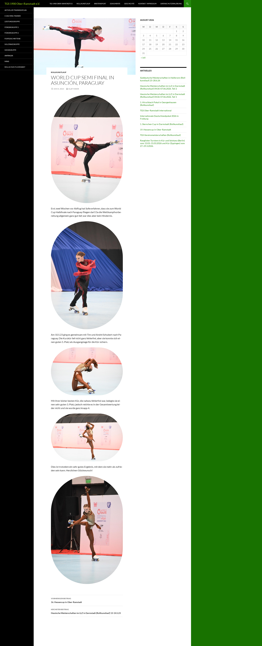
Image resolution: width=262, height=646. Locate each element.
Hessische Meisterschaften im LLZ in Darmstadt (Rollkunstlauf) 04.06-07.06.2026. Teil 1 (162, 95)
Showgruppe (10, 50)
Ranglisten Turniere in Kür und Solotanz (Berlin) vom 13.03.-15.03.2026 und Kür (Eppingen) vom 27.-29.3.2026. (162, 143)
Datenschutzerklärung (171, 4)
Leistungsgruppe (12, 21)
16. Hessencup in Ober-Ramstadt (66, 600)
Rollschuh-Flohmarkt (15, 67)
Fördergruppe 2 (12, 33)
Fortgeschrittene (12, 39)
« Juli (143, 57)
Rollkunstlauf (83, 4)
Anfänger (9, 56)
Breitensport (100, 4)
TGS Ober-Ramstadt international (155, 110)
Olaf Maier (73, 89)
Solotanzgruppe (12, 44)
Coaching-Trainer (13, 16)
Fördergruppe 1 (12, 27)
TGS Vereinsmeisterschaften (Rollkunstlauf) (160, 135)
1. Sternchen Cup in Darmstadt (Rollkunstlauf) (161, 124)
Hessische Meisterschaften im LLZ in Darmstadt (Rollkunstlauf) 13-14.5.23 (86, 611)
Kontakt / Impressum (147, 4)
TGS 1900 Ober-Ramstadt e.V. (22, 3)
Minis (7, 61)
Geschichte (129, 4)
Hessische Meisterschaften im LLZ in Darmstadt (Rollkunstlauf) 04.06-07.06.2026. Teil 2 (162, 87)
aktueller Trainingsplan (16, 10)
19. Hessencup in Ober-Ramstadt (155, 129)
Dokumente (115, 4)
